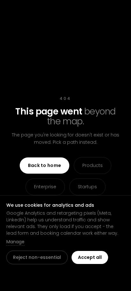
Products (92, 165)
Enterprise (45, 187)
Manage (15, 242)
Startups (87, 187)
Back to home (44, 165)
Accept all (90, 257)
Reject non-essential (37, 257)
